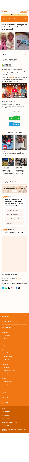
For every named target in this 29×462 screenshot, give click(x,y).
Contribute (24, 11)
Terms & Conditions (6, 418)
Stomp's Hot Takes (8, 384)
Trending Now (7, 335)
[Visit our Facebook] (16, 288)
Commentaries (7, 388)
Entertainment (7, 341)
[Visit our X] (19, 288)
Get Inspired (6, 367)
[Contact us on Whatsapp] (6, 288)
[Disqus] (14, 254)
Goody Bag (6, 373)
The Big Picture (7, 352)
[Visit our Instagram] (12, 288)
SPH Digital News (6, 411)
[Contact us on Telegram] (3, 288)
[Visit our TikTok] (9, 288)
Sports (5, 345)
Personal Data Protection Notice (9, 422)
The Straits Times (6, 415)
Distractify (11, 77)
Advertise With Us (6, 425)
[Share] (26, 54)
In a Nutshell (6, 359)
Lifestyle (5, 338)
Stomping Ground (8, 381)
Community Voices (8, 356)
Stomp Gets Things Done (9, 370)
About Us (4, 408)
